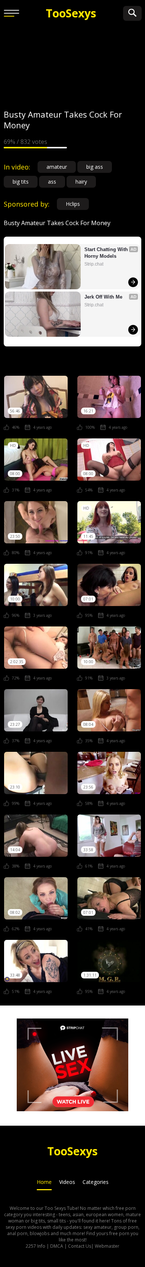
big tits (21, 181)
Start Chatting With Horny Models (106, 253)
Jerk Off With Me (103, 297)
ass (52, 181)
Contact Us (79, 1246)
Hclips (73, 203)
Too (71, 13)
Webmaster (107, 1246)
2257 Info (35, 1246)
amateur (56, 166)
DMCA (56, 1246)
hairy (81, 181)
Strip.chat (93, 264)
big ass (94, 166)
